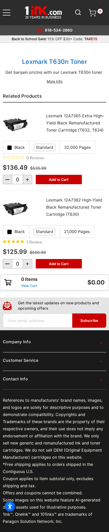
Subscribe (89, 320)
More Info (54, 81)
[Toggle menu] (10, 13)
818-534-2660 (58, 30)
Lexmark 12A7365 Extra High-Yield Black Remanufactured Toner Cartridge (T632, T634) (75, 123)
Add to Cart (58, 179)
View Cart (29, 285)
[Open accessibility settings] (10, 506)
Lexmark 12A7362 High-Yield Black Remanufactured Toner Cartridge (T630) (74, 207)
